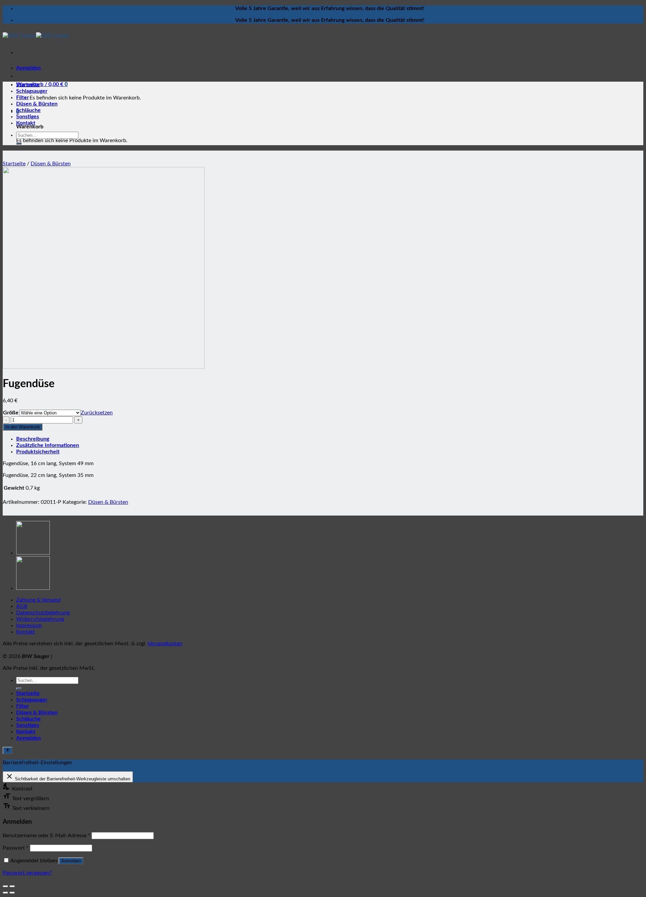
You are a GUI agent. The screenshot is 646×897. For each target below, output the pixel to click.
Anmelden (71, 860)
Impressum (29, 625)
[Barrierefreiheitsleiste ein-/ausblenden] (7, 750)
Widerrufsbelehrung (40, 619)
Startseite (28, 84)
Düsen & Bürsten (37, 104)
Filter (22, 97)
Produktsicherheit (38, 451)
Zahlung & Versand (38, 600)
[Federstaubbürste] (33, 588)
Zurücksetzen (97, 412)
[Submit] (19, 143)
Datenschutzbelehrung (43, 612)
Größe (11, 412)
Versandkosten (164, 643)
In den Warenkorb (22, 427)
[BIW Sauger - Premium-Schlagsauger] (36, 35)
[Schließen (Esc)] (5, 886)
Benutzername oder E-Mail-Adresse (46, 835)
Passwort (16, 848)
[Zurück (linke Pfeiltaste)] (5, 893)
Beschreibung (32, 439)
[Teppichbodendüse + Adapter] (33, 553)
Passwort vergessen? (27, 872)
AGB (21, 606)
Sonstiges (27, 116)
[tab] (329, 439)
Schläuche (28, 110)
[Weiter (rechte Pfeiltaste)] (12, 893)
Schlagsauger (31, 91)
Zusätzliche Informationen (47, 445)
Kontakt (25, 123)
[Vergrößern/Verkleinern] (12, 886)
